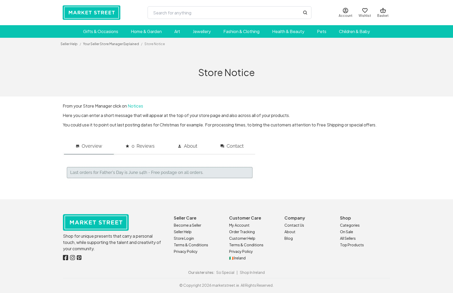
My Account (239, 225)
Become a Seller (187, 225)
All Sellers (348, 238)
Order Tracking (242, 231)
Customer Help (242, 238)
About (289, 231)
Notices (135, 106)
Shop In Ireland (252, 272)
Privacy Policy (186, 251)
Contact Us (294, 225)
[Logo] (91, 12)
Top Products (352, 244)
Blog (288, 238)
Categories (350, 225)
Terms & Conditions (191, 244)
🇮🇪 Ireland (237, 257)
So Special (225, 272)
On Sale (346, 231)
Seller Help (183, 231)
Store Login (184, 238)
